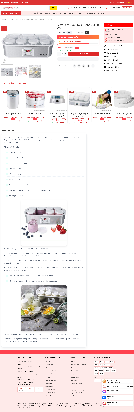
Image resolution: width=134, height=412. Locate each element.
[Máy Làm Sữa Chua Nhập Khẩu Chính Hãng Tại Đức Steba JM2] (79, 99)
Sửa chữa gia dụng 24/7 (76, 383)
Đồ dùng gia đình (50, 389)
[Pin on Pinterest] (83, 65)
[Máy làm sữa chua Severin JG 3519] (35, 99)
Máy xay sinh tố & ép (50, 380)
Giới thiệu (72, 361)
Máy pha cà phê (49, 364)
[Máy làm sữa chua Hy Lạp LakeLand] (13, 99)
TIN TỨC (81, 13)
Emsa (96, 373)
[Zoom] (4, 61)
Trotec (101, 373)
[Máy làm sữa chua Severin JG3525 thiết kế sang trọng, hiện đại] (57, 99)
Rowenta (107, 370)
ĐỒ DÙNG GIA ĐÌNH (59, 13)
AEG (96, 370)
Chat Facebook (74, 380)
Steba (69, 32)
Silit (101, 364)
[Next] (51, 43)
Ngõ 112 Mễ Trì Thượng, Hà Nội (26, 379)
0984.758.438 (40, 352)
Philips (102, 361)
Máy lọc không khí (50, 386)
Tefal (107, 361)
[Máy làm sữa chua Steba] (102, 99)
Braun (110, 367)
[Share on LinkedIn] (88, 65)
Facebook (98, 380)
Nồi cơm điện (49, 377)
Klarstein (97, 367)
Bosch (96, 361)
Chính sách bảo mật (75, 371)
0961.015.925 (128, 2)
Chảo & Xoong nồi (50, 392)
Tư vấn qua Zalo (74, 377)
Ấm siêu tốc (48, 367)
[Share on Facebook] (74, 65)
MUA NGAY (83, 53)
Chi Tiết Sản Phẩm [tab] (7, 130)
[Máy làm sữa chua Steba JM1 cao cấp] (124, 99)
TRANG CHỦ (34, 13)
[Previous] (4, 43)
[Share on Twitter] (79, 65)
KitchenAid (106, 364)
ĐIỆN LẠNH (72, 13)
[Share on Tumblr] (93, 65)
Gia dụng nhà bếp (30, 19)
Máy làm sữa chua (45, 19)
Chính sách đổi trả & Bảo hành (78, 364)
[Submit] (53, 8)
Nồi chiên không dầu (50, 371)
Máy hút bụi (48, 383)
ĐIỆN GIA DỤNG (45, 13)
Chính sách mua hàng (75, 367)
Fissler (112, 361)
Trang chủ (5, 19)
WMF (96, 364)
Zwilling (113, 370)
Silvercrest (104, 367)
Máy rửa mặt (101, 13)
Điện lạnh (48, 396)
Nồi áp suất (48, 374)
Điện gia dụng (16, 19)
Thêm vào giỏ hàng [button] (13, 112)
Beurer (101, 370)
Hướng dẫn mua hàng (76, 374)
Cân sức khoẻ (90, 13)
